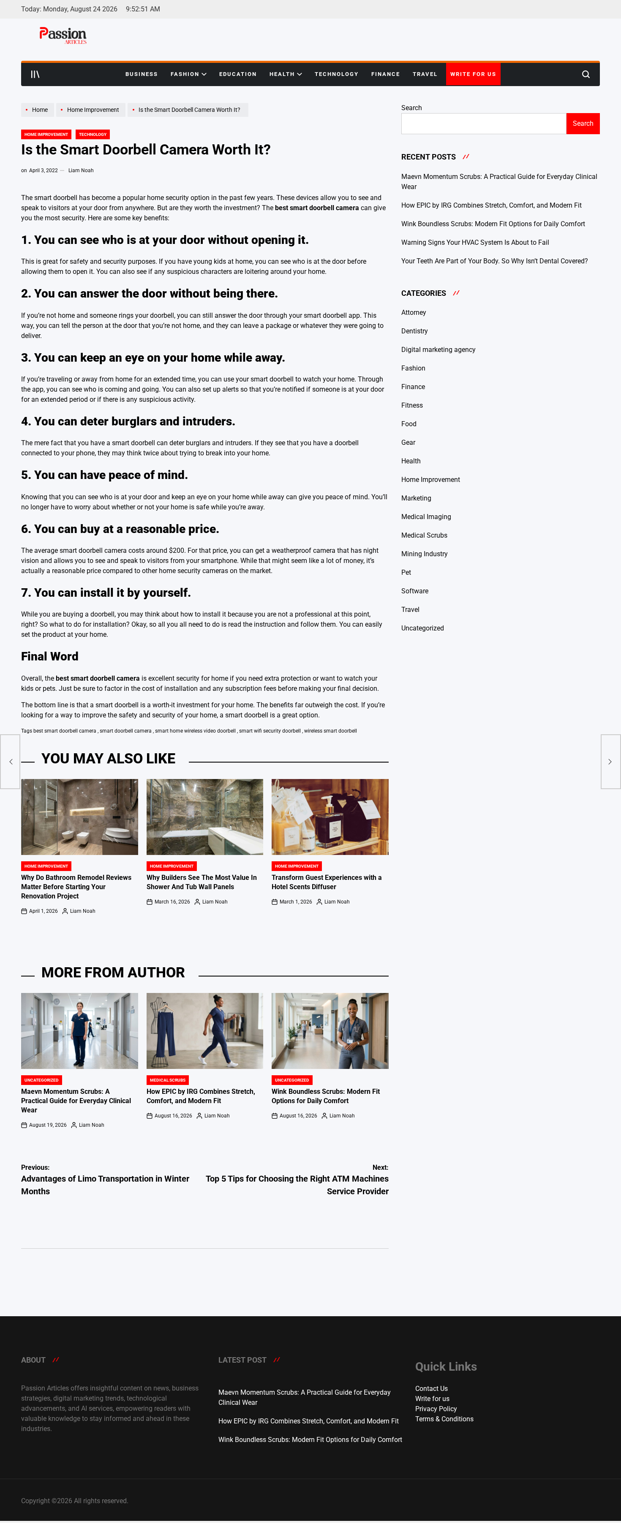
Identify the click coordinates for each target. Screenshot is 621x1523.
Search (411, 108)
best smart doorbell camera (64, 731)
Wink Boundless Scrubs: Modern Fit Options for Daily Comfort (493, 224)
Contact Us (431, 1389)
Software (414, 591)
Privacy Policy (436, 1409)
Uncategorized (42, 1080)
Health (282, 74)
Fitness (412, 405)
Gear (408, 442)
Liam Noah (81, 170)
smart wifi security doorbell (270, 731)
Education (238, 74)
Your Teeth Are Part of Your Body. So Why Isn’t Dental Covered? (494, 261)
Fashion (185, 74)
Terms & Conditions (444, 1419)
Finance (385, 74)
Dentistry (414, 331)
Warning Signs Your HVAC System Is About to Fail (475, 242)
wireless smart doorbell (330, 731)
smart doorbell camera (126, 731)
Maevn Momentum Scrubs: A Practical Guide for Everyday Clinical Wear (76, 1100)
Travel (425, 74)
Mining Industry (424, 554)
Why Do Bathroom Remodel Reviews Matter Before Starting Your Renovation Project (76, 887)
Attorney (413, 312)
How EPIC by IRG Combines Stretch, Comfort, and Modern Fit (491, 205)
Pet (406, 572)
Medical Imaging (426, 517)
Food (409, 424)
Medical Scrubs (167, 1080)
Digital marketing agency (438, 350)
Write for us (473, 74)
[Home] (38, 116)
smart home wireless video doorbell (195, 731)
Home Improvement (46, 134)
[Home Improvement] (92, 116)
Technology (337, 74)
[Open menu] (35, 74)
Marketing (416, 498)
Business (141, 74)
